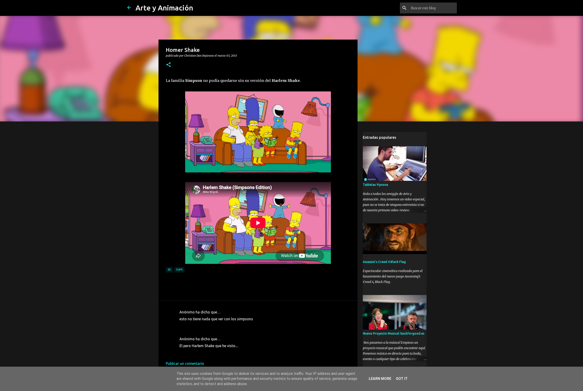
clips (179, 269)
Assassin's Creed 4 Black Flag (384, 262)
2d (169, 269)
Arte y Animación (164, 8)
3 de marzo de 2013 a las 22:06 (205, 353)
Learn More (380, 378)
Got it (402, 378)
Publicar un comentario (185, 363)
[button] (168, 65)
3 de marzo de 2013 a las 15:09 (205, 326)
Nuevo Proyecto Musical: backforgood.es (393, 333)
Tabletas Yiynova (375, 185)
